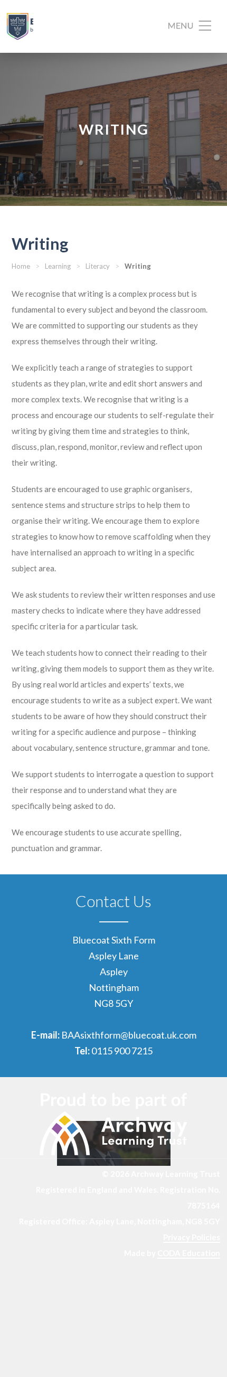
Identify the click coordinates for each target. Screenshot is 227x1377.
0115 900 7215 (122, 1051)
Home (21, 266)
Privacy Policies (191, 1237)
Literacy (98, 266)
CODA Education (188, 1253)
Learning (58, 266)
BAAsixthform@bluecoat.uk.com (128, 1035)
